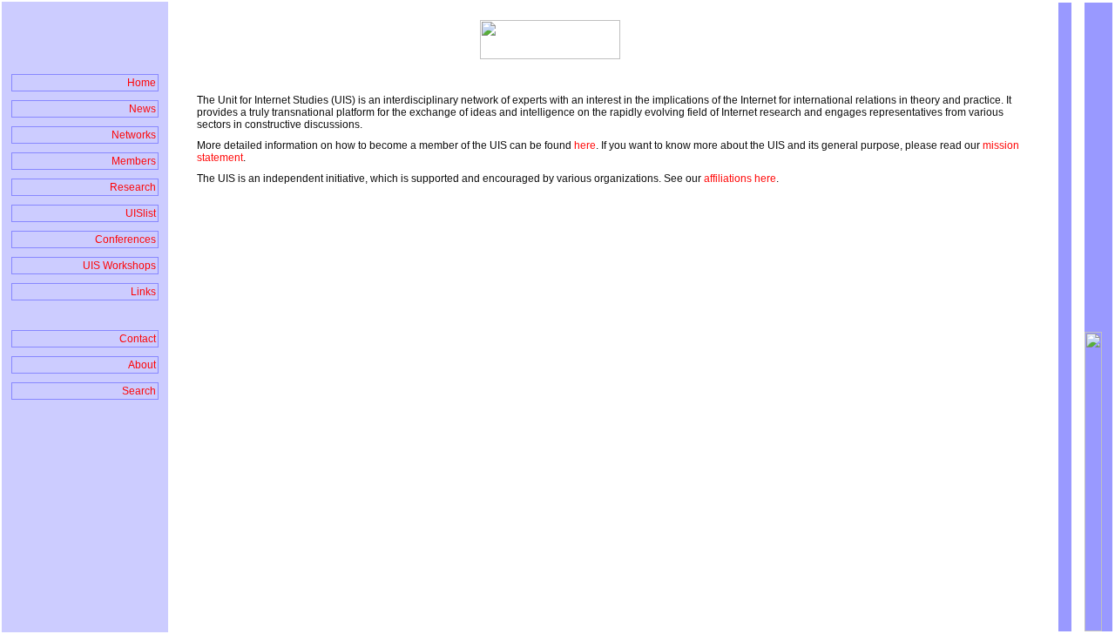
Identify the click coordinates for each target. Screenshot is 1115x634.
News (142, 109)
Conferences (125, 239)
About (142, 365)
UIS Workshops (119, 266)
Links (143, 292)
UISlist (140, 213)
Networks (134, 135)
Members (134, 161)
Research (133, 187)
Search (139, 391)
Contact (137, 339)
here (585, 145)
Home (141, 83)
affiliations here (740, 178)
